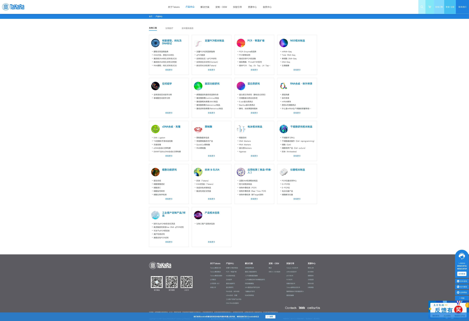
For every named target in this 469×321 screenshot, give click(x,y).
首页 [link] (150, 16)
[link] (159, 16)
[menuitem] (175, 7)
